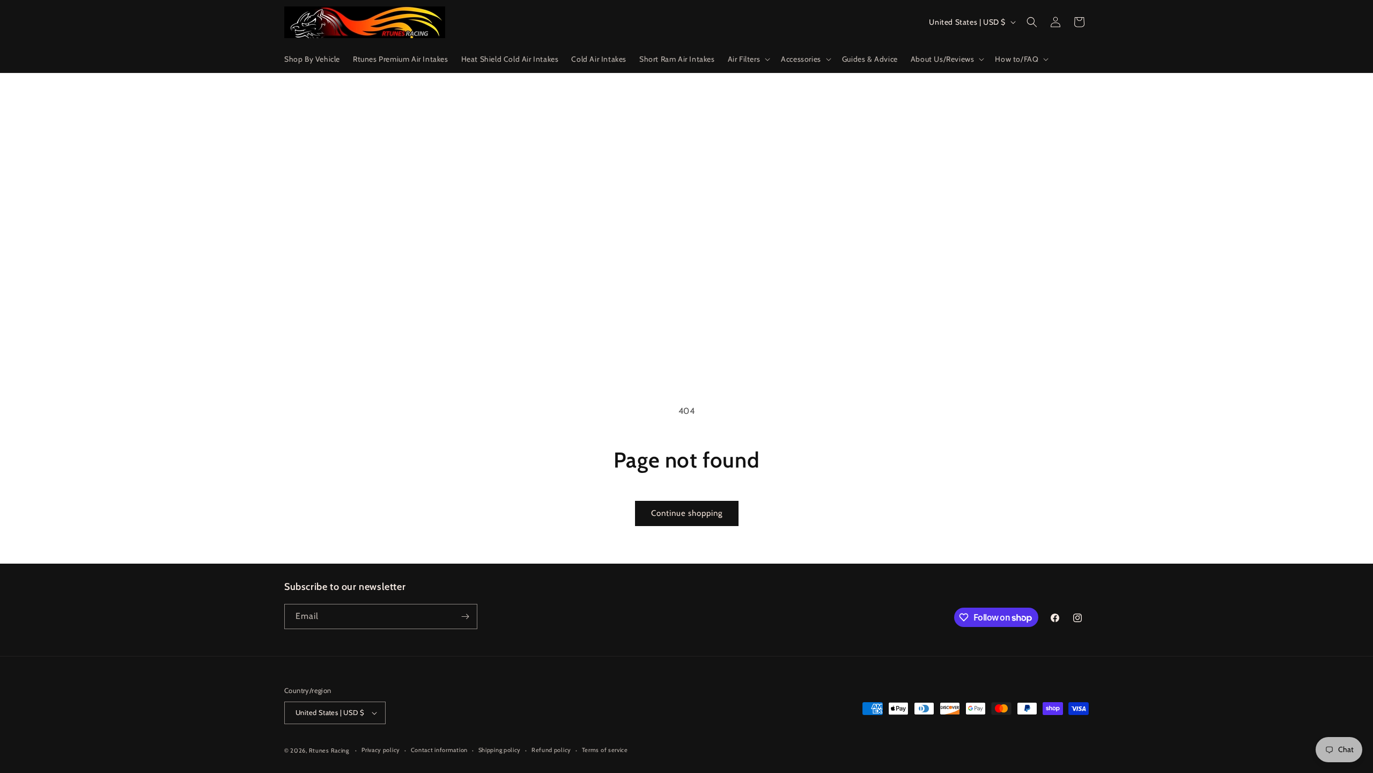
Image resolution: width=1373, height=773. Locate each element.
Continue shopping (686, 513)
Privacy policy (380, 750)
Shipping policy (499, 750)
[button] (748, 59)
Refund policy (551, 750)
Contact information (439, 750)
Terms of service (605, 750)
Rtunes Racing (329, 750)
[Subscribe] (465, 616)
